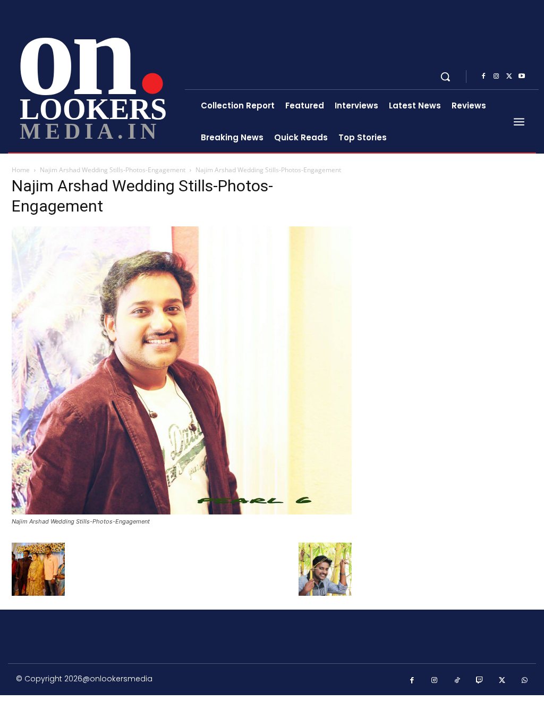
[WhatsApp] (525, 680)
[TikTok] (457, 680)
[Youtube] (521, 76)
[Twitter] (509, 76)
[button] (445, 76)
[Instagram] (496, 76)
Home (21, 169)
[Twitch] (480, 680)
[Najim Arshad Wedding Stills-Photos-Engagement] (182, 511)
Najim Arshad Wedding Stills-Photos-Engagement (112, 169)
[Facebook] (483, 76)
